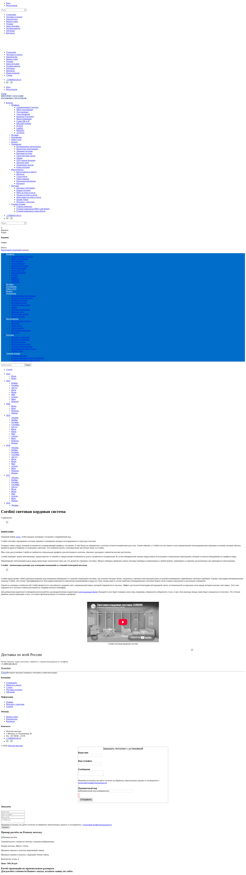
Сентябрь (15, 424)
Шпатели (20, 174)
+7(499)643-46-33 (13, 80)
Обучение (10, 31)
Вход (8, 3)
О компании (11, 683)
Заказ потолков (12, 26)
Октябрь (15, 385)
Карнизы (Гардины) (25, 116)
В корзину (24, 250)
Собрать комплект (24, 206)
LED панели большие (25, 160)
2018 (8, 445)
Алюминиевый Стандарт (27, 107)
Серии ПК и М (22, 121)
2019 (8, 415)
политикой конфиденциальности (92, 783)
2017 (8, 475)
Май (13, 394)
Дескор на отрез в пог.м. (26, 195)
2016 (8, 503)
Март (13, 399)
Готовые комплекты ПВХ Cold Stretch (32, 209)
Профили (15, 105)
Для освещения (23, 114)
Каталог (9, 103)
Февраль (15, 401)
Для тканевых (22, 112)
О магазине (11, 14)
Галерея (9, 706)
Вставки (15, 135)
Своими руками (18, 204)
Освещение (16, 144)
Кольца (14, 142)
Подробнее (6, 668)
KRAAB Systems (23, 123)
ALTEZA (20, 133)
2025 (8, 374)
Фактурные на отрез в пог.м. (28, 197)
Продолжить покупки (10, 250)
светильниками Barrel (88, 592)
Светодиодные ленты (25, 156)
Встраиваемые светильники (28, 146)
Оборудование (22, 179)
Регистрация (11, 5)
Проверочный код (87, 788)
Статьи (9, 75)
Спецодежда (21, 176)
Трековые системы (24, 151)
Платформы (16, 137)
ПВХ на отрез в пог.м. (26, 193)
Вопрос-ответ (12, 21)
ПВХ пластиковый (24, 110)
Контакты (10, 33)
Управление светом (24, 165)
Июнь (13, 378)
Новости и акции (13, 685)
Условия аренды (13, 28)
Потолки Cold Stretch (25, 188)
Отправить (86, 799)
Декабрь (14, 418)
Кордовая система (24, 153)
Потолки (15, 186)
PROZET (20, 130)
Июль (13, 376)
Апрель (14, 397)
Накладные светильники (27, 149)
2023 (8, 381)
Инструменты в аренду (26, 172)
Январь (14, 413)
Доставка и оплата (14, 17)
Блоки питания (23, 167)
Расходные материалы (26, 181)
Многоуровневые (24, 119)
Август (14, 388)
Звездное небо (22, 163)
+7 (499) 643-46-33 (9, 664)
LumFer (19, 128)
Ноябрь (14, 383)
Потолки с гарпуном (25, 202)
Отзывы (9, 24)
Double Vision (22, 199)
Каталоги (20, 183)
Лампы (19, 158)
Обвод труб (16, 140)
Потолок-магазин (15, 746)
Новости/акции (13, 73)
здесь (18, 537)
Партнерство (11, 19)
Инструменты (17, 169)
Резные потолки (23, 190)
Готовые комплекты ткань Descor (30, 211)
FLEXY (19, 126)
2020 (8, 404)
